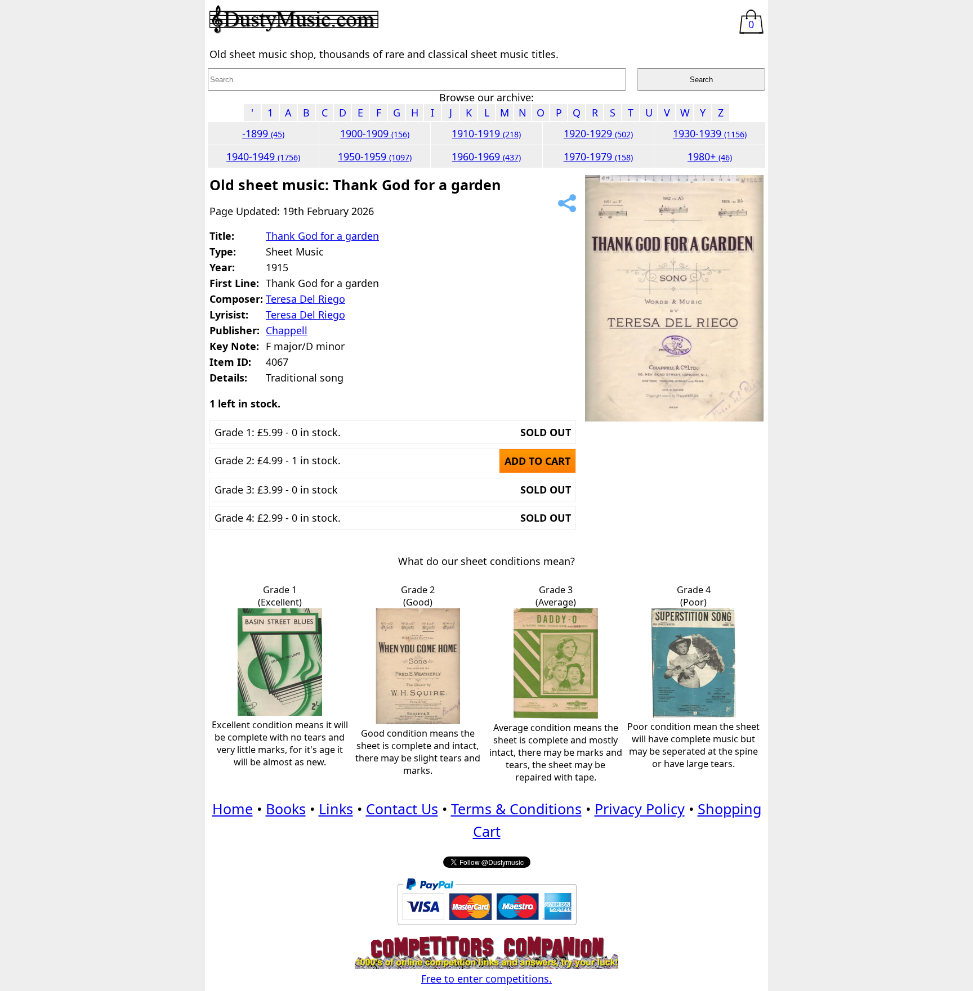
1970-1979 (598, 156)
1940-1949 (263, 156)
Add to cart (537, 461)
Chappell (286, 330)
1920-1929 (598, 133)
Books (286, 808)
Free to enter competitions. (486, 978)
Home (232, 808)
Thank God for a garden (322, 236)
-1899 (263, 133)
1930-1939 (710, 133)
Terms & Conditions (516, 808)
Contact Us (402, 808)
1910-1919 (486, 133)
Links (336, 808)
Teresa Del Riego (305, 299)
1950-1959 (375, 156)
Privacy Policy (640, 808)
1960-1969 (486, 156)
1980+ (710, 156)
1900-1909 (374, 133)
